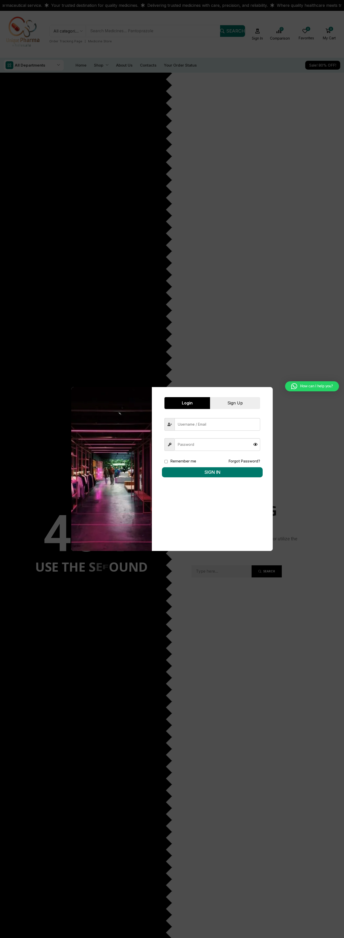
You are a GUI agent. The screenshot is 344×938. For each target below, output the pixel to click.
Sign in (212, 472)
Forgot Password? (244, 461)
